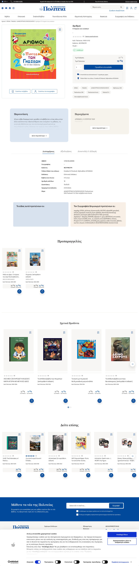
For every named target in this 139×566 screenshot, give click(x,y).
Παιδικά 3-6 (106, 92)
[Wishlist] (127, 8)
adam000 (109, 210)
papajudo (82, 213)
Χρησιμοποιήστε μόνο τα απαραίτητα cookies (122, 541)
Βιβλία (7, 16)
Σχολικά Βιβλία (38, 16)
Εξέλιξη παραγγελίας (131, 1)
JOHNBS (91, 217)
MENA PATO (29, 279)
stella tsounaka (111, 221)
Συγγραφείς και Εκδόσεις (124, 16)
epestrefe (105, 215)
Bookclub (103, 16)
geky (98, 221)
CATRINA (86, 221)
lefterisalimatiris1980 (95, 215)
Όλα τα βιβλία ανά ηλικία (81, 97)
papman (103, 221)
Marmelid (105, 213)
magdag (76, 210)
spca (103, 217)
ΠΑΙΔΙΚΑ (13, 21)
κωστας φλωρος (79, 223)
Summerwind (113, 223)
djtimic (119, 221)
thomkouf (112, 213)
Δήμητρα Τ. (97, 217)
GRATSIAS (109, 217)
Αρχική (3, 21)
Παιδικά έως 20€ (78, 92)
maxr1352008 (82, 219)
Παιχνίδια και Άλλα (59, 16)
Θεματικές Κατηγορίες (83, 16)
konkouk (88, 213)
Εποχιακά (21, 16)
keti (101, 219)
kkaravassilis (95, 210)
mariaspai (83, 215)
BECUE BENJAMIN (8, 279)
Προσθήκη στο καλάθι (103, 67)
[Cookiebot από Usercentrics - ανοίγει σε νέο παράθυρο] (13, 562)
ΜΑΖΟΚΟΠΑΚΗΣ (102, 223)
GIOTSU (103, 210)
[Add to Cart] (19, 291)
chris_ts (90, 219)
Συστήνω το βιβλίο (21, 91)
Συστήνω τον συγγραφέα (46, 91)
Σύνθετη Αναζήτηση (116, 10)
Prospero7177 (78, 221)
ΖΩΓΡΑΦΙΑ (107, 219)
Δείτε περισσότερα (39, 136)
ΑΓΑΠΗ (93, 221)
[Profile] (131, 8)
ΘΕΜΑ (8, 21)
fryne (94, 213)
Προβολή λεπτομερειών (120, 562)
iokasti (76, 213)
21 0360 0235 (18, 2)
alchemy (87, 210)
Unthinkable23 (90, 223)
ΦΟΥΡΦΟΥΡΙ (82, 43)
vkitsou (113, 219)
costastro (97, 219)
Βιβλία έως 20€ (117, 88)
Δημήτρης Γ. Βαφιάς (80, 217)
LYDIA (82, 210)
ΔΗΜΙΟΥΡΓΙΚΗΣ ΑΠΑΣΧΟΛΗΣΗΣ (25, 21)
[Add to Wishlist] (60, 29)
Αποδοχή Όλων (122, 534)
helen (75, 219)
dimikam (77, 215)
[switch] (58, 562)
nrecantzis (116, 217)
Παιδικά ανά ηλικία (93, 92)
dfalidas (98, 213)
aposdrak (116, 210)
